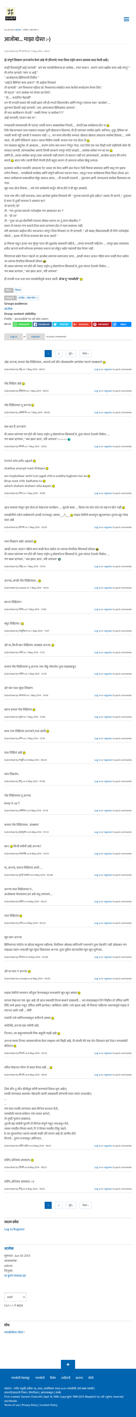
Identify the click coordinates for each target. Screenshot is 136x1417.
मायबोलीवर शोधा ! (14, 1332)
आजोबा (8, 309)
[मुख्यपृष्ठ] (10, 13)
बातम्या (79, 1378)
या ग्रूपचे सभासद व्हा (15, 1275)
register (35, 336)
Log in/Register (14, 1229)
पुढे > (71, 353)
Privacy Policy (30, 1405)
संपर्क (58, 1392)
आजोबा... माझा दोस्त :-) (28, 298)
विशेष (53, 1378)
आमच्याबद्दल (47, 1392)
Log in (13, 336)
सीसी (91, 1378)
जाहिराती (65, 1378)
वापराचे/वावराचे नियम (15, 1392)
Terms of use (12, 1405)
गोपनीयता (34, 1392)
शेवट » (86, 353)
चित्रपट (18, 290)
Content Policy (48, 1405)
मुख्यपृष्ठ (18, 30)
